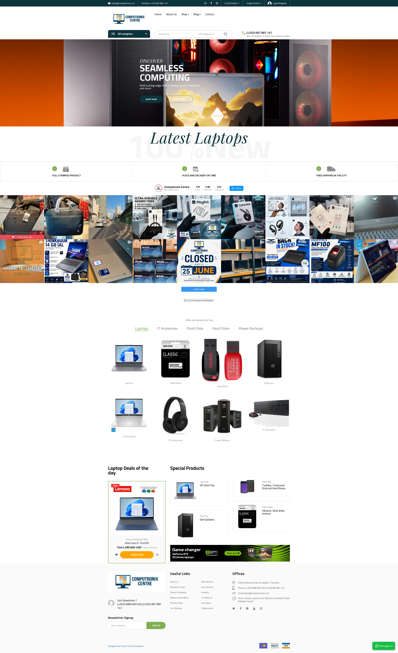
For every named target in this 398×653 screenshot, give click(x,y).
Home (158, 14)
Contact (209, 14)
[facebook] (240, 608)
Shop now (151, 99)
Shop (184, 14)
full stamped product (66, 175)
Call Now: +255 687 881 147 (154, 3)
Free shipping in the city (331, 175)
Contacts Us (206, 598)
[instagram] (261, 608)
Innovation (206, 603)
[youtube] (254, 608)
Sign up (156, 625)
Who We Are (207, 582)
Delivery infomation (179, 598)
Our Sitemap (176, 608)
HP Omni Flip (207, 485)
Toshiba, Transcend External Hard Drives (273, 487)
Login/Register (280, 3)
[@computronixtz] (158, 188)
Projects (205, 592)
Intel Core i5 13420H (137, 543)
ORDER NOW (137, 555)
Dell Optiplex (207, 519)
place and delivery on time (199, 175)
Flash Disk (195, 329)
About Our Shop (177, 587)
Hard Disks (221, 329)
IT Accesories (167, 329)
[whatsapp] (247, 608)
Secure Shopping (178, 592)
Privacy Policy (176, 603)
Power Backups (251, 329)
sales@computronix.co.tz (123, 3)
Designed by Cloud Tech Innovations (125, 646)
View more (179, 99)
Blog (196, 14)
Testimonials (207, 608)
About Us (171, 14)
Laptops (141, 329)
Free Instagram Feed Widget (200, 300)
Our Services (207, 587)
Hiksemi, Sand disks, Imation (273, 512)
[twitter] (233, 608)
